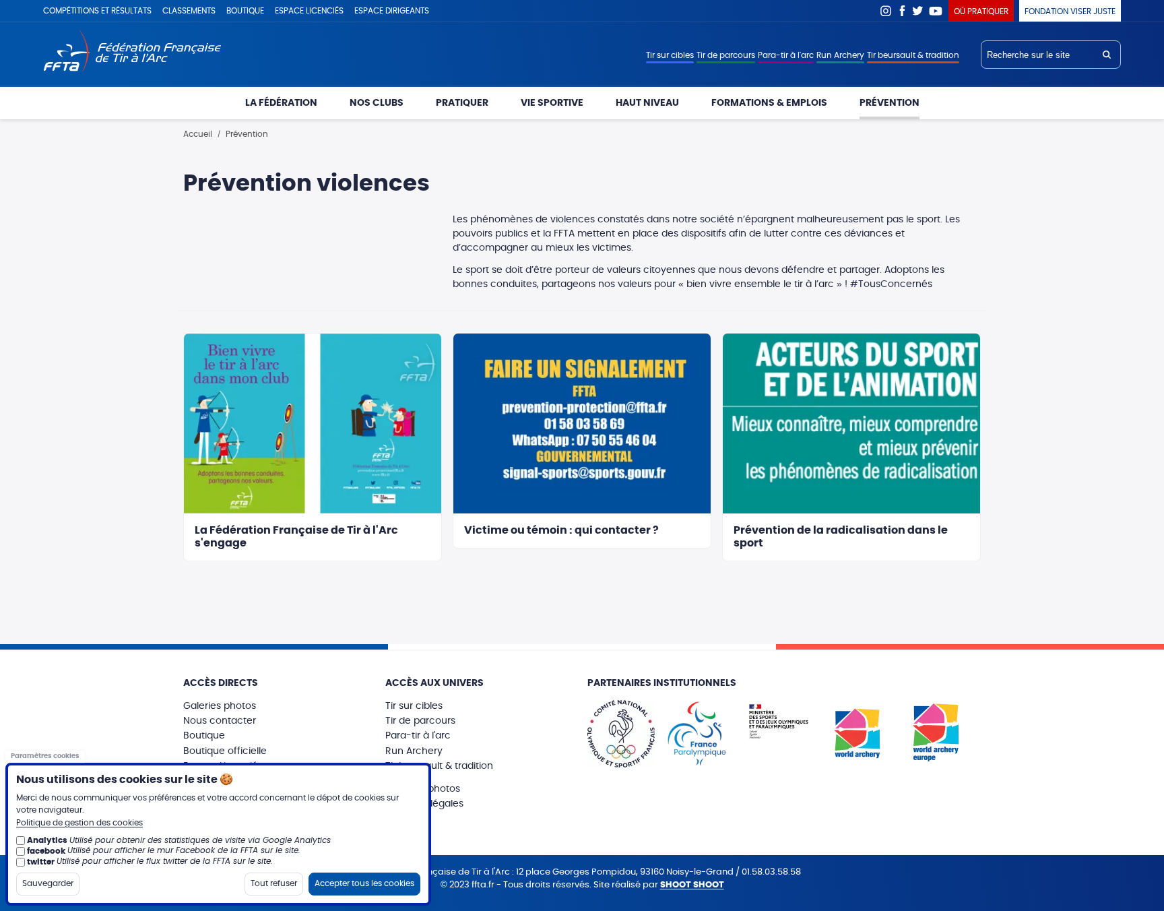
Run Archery (840, 55)
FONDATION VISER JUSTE (1070, 11)
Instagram (885, 11)
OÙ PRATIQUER (981, 11)
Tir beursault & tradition (913, 55)
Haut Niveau (647, 103)
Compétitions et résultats (97, 11)
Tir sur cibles (670, 55)
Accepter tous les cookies (364, 883)
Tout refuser (274, 883)
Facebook (902, 11)
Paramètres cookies (45, 756)
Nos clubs (376, 103)
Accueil (197, 134)
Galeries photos (219, 706)
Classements (189, 11)
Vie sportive (552, 103)
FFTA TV (936, 11)
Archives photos (422, 789)
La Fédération (281, 103)
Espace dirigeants (391, 11)
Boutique (245, 11)
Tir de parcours (726, 55)
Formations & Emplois (769, 103)
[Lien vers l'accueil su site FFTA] (132, 52)
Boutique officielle (225, 751)
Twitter (918, 11)
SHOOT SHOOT (692, 885)
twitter (41, 861)
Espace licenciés (309, 11)
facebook (46, 850)
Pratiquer (462, 103)
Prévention (889, 103)
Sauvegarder (47, 883)
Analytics (47, 840)
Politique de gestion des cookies (79, 823)
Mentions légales (424, 804)
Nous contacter (219, 721)
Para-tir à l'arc (786, 55)
